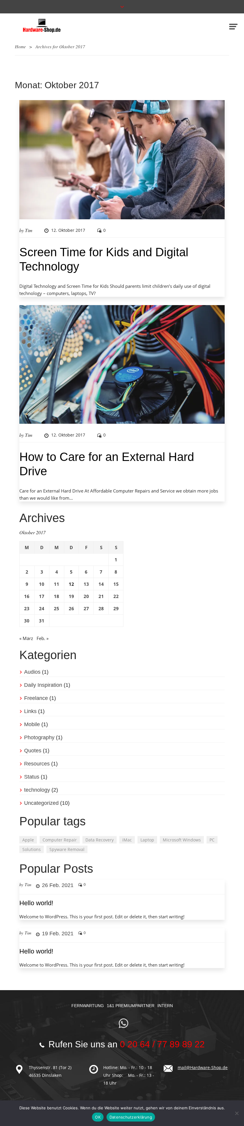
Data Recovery (99, 840)
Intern (165, 1005)
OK (98, 1117)
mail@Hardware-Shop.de (203, 1067)
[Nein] (237, 1113)
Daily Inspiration (43, 685)
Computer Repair (60, 840)
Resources (37, 764)
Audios (32, 672)
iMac (127, 840)
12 (71, 584)
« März (26, 638)
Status (31, 777)
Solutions (31, 849)
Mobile (32, 724)
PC (212, 840)
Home (20, 46)
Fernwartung (87, 1005)
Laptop (147, 840)
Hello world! (36, 903)
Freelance (36, 698)
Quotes (32, 751)
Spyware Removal (67, 849)
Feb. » (43, 638)
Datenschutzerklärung (131, 1117)
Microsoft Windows (182, 840)
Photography (39, 737)
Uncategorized (41, 803)
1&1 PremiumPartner (130, 1005)
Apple (28, 840)
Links (30, 711)
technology (37, 790)
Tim (28, 230)
